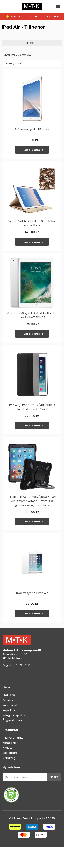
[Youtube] (25, 675)
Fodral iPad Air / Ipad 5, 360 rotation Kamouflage (32, 223)
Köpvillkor (9, 710)
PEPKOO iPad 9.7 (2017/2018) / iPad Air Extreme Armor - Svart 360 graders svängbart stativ (32, 501)
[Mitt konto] (50, 6)
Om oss (8, 700)
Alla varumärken (14, 738)
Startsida (9, 695)
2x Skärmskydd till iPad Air (31, 129)
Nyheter (8, 748)
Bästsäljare (10, 753)
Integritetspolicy (14, 715)
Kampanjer (10, 743)
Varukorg (9, 758)
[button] (5, 6)
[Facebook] (7, 675)
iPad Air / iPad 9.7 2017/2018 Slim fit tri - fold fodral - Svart (32, 407)
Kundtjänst (10, 705)
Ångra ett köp (12, 720)
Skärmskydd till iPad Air (32, 593)
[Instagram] (16, 675)
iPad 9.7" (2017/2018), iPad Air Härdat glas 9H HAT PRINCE (32, 315)
